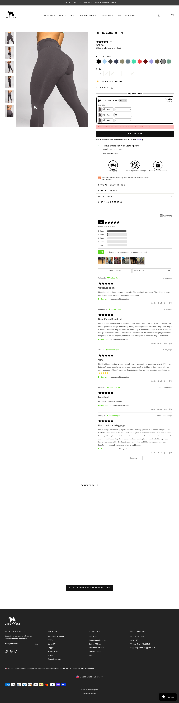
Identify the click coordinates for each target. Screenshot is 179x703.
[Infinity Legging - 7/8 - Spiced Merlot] (33, 561)
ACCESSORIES (87, 15)
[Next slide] (176, 3)
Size (98, 69)
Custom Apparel (95, 651)
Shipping (99, 48)
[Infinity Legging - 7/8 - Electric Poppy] (29, 561)
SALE (119, 15)
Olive (122, 61)
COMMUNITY (105, 15)
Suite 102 (134, 640)
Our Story (93, 636)
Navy (116, 61)
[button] (107, 42)
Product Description (111, 185)
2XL (132, 73)
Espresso (157, 61)
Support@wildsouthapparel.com (142, 648)
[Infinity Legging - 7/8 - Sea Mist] (23, 561)
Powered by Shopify (89, 693)
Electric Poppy (139, 61)
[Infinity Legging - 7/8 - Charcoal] (13, 561)
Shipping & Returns (110, 202)
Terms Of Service (54, 659)
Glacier (104, 61)
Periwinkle (151, 61)
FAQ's (50, 640)
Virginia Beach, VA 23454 (140, 644)
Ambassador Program (97, 640)
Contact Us (52, 644)
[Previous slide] (3, 3)
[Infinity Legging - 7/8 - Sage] (6, 564)
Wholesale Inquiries (96, 648)
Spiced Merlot (145, 61)
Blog (91, 655)
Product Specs (107, 191)
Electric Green (133, 61)
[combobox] (108, 109)
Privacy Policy (53, 651)
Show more (134, 458)
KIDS (72, 15)
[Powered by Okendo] (166, 215)
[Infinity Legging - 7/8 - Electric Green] (26, 561)
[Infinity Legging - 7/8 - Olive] (20, 561)
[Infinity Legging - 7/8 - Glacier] (10, 561)
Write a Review (115, 271)
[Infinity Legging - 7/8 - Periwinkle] (36, 561)
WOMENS (48, 15)
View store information (111, 153)
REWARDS (130, 15)
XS (99, 73)
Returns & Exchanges (56, 636)
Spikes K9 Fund (95, 644)
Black (98, 61)
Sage (168, 61)
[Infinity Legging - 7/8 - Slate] (43, 561)
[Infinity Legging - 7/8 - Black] (6, 561)
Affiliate (50, 655)
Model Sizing (106, 196)
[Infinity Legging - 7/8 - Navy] (16, 561)
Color (103, 56)
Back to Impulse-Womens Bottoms (91, 587)
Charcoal (110, 61)
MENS (62, 15)
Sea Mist (128, 61)
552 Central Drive (137, 636)
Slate (163, 61)
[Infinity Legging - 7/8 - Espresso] (39, 561)
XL (124, 73)
